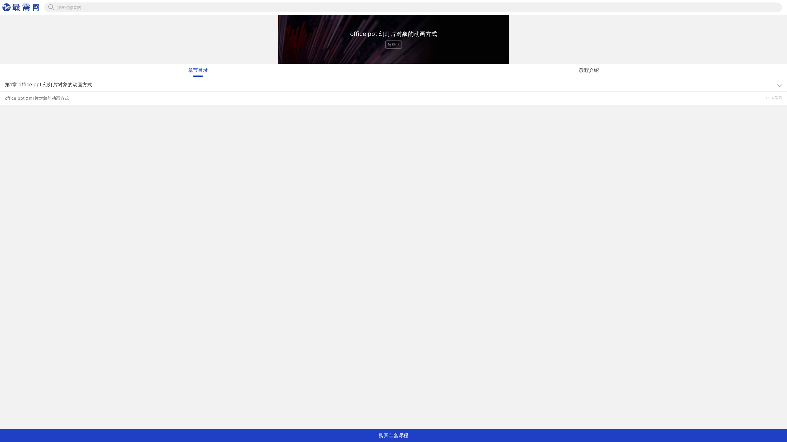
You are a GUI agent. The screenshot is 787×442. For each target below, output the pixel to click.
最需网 (20, 7)
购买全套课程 (393, 435)
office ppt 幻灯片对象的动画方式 (37, 98)
